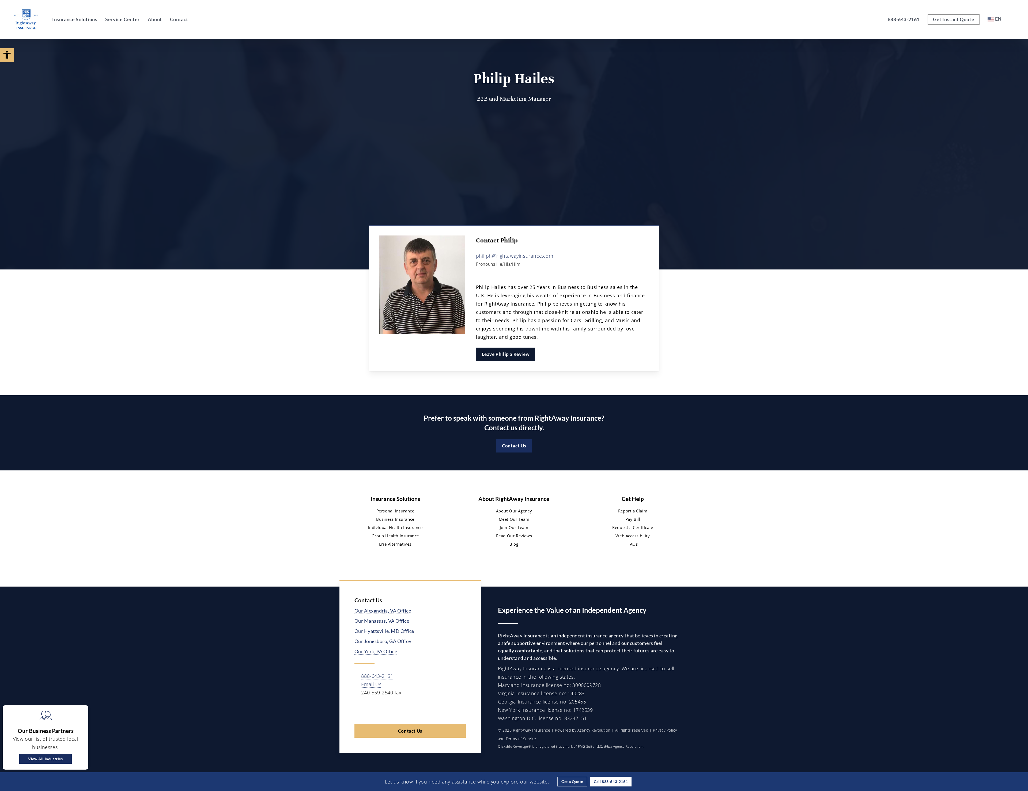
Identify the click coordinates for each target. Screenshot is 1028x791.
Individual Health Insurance (395, 527)
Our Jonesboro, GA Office (382, 641)
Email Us (371, 684)
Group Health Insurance (395, 535)
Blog (513, 544)
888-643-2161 (377, 676)
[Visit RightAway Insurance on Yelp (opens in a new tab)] (416, 709)
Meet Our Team (514, 519)
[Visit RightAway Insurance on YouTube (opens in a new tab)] (393, 709)
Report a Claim (632, 511)
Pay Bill (632, 519)
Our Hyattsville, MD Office (384, 631)
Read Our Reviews (514, 535)
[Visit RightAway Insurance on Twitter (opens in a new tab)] (359, 709)
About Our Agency (514, 511)
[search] (1014, 19)
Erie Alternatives (395, 544)
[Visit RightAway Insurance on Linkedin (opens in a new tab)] (382, 709)
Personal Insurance (395, 511)
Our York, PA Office (375, 651)
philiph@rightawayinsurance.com (514, 256)
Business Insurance (395, 519)
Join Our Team (514, 527)
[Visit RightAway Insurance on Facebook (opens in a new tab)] (371, 709)
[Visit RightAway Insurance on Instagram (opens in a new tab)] (405, 709)
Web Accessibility (632, 535)
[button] (7, 55)
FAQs (633, 544)
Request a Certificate (632, 527)
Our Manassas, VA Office (381, 621)
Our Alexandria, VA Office (382, 611)
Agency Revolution (593, 730)
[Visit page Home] (26, 19)
